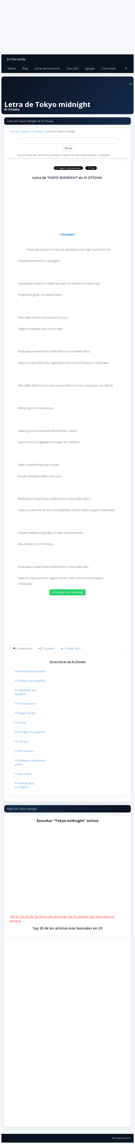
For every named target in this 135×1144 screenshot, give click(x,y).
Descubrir (72, 68)
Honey (22, 722)
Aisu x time (24, 774)
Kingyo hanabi (27, 713)
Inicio (14, 131)
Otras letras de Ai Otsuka (68, 662)
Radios (11, 68)
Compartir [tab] (47, 648)
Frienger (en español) (31, 732)
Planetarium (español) (32, 671)
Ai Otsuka (37, 131)
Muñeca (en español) (31, 681)
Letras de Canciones (47, 68)
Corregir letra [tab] (72, 648)
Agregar (90, 68)
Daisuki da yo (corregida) (25, 785)
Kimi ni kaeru (26, 751)
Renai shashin (27, 703)
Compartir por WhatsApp (68, 592)
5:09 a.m (23, 741)
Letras (24, 131)
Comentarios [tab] (24, 648)
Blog (25, 68)
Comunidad (108, 68)
